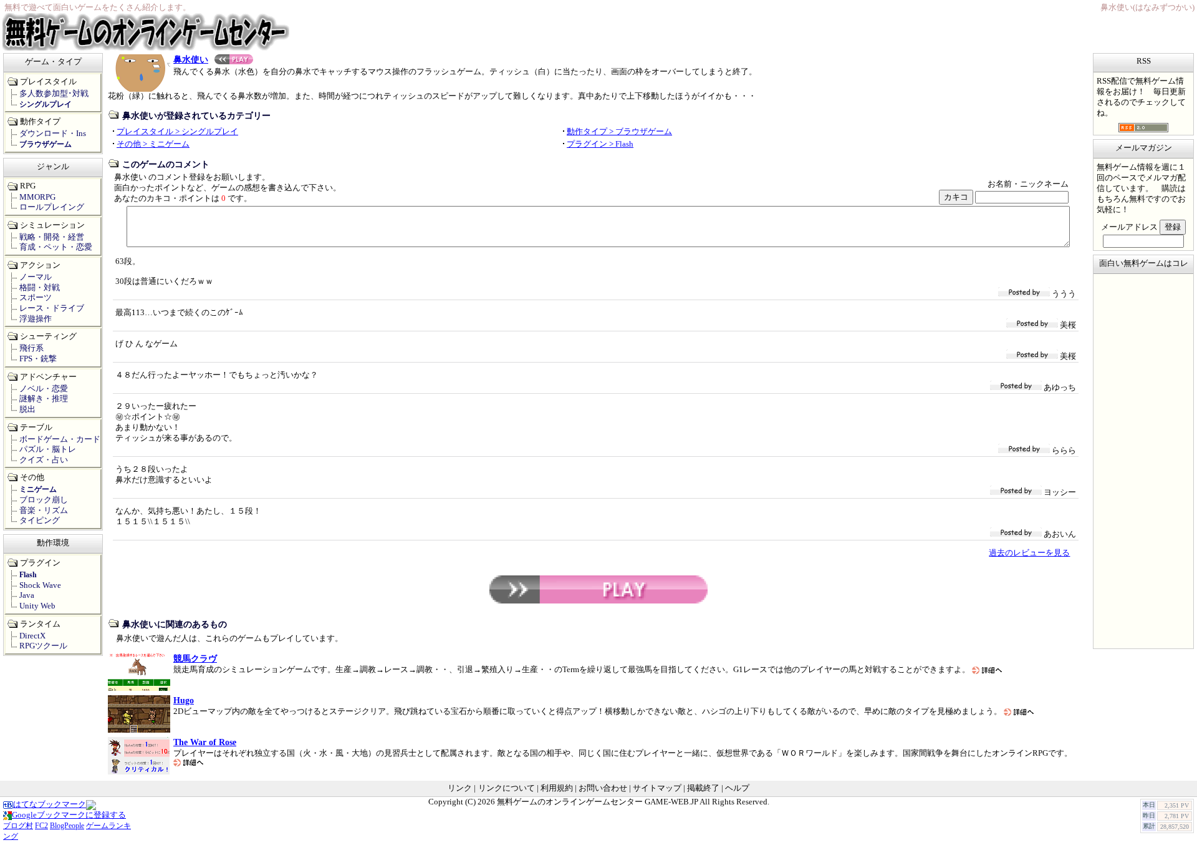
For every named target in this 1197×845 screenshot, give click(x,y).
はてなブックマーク (49, 804)
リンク (460, 788)
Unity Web (37, 606)
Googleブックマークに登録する (69, 815)
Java (26, 595)
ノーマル (35, 277)
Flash (28, 575)
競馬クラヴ (195, 658)
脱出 (27, 409)
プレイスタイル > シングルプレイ (177, 131)
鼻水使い (190, 59)
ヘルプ (737, 788)
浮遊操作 (35, 319)
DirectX (32, 636)
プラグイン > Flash (600, 144)
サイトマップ (657, 788)
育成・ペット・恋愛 (55, 247)
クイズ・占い (43, 460)
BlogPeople (67, 825)
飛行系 (31, 348)
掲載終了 (703, 788)
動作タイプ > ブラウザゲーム (619, 131)
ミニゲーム (38, 489)
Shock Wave (40, 585)
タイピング (39, 520)
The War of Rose (204, 742)
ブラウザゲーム (45, 144)
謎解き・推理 (43, 398)
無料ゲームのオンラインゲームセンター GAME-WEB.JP (597, 802)
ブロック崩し (43, 500)
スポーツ (35, 297)
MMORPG (37, 197)
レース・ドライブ (51, 308)
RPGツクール (43, 646)
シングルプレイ (45, 104)
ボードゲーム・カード (59, 439)
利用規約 (557, 788)
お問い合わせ (603, 788)
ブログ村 (18, 825)
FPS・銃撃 (38, 358)
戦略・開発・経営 (51, 237)
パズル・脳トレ (47, 449)
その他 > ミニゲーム (153, 144)
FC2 (41, 825)
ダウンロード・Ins (52, 133)
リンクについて (506, 788)
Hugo (183, 700)
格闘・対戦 (39, 287)
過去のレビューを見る (1029, 553)
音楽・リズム (43, 510)
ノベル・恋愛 (43, 388)
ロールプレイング (51, 207)
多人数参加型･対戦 (54, 93)
